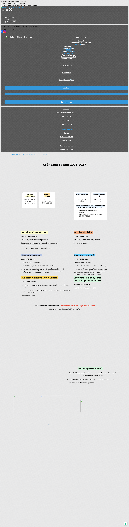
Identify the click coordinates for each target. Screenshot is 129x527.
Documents (9, 23)
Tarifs (7, 19)
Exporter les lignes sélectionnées (13, 2)
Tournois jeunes (68, 55)
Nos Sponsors (66, 124)
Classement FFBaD (68, 57)
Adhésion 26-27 (10, 21)
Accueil (81, 41)
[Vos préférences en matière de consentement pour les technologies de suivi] (125, 523)
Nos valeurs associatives (66, 113)
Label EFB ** (68, 46)
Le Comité (66, 116)
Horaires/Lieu (9, 17)
